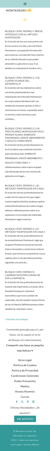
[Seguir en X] (22, 402)
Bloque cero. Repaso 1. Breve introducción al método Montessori (24, 34)
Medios (25, 386)
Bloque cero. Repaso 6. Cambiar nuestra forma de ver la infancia (22, 275)
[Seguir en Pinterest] (28, 402)
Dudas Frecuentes (25, 381)
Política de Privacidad (25, 370)
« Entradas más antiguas (16, 319)
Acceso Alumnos (25, 391)
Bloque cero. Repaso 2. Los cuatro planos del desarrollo (22, 80)
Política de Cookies (25, 365)
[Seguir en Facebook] (16, 402)
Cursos (25, 396)
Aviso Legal (25, 360)
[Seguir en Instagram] (33, 402)
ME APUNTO (25, 419)
